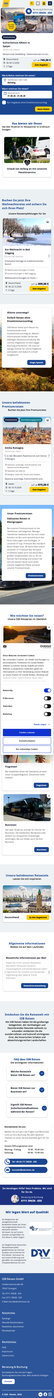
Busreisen (41, 849)
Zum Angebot (41, 64)
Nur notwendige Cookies (27, 749)
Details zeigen (40, 724)
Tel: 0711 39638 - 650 (11, 1293)
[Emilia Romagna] (27, 430)
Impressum (7, 1351)
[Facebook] (45, 1394)
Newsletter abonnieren (13, 1326)
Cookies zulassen (27, 732)
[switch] (47, 698)
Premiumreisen (35, 575)
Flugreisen (41, 785)
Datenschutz (8, 1355)
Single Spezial (36, 362)
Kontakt (8, 1381)
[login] (44, 3)
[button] (27, 81)
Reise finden (43, 109)
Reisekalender (8, 1330)
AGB (4, 1347)
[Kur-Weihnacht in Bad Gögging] (27, 232)
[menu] (50, 3)
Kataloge (6, 1318)
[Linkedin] (40, 1394)
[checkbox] (4, 102)
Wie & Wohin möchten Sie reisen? (18, 75)
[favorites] (38, 3)
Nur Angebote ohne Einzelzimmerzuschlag (27, 102)
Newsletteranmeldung (35, 985)
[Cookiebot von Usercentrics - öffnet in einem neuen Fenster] (40, 646)
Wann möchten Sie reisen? (15, 88)
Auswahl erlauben (27, 741)
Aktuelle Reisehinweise (12, 1322)
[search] (32, 3)
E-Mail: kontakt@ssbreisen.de (16, 1301)
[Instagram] (50, 1394)
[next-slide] (49, 156)
